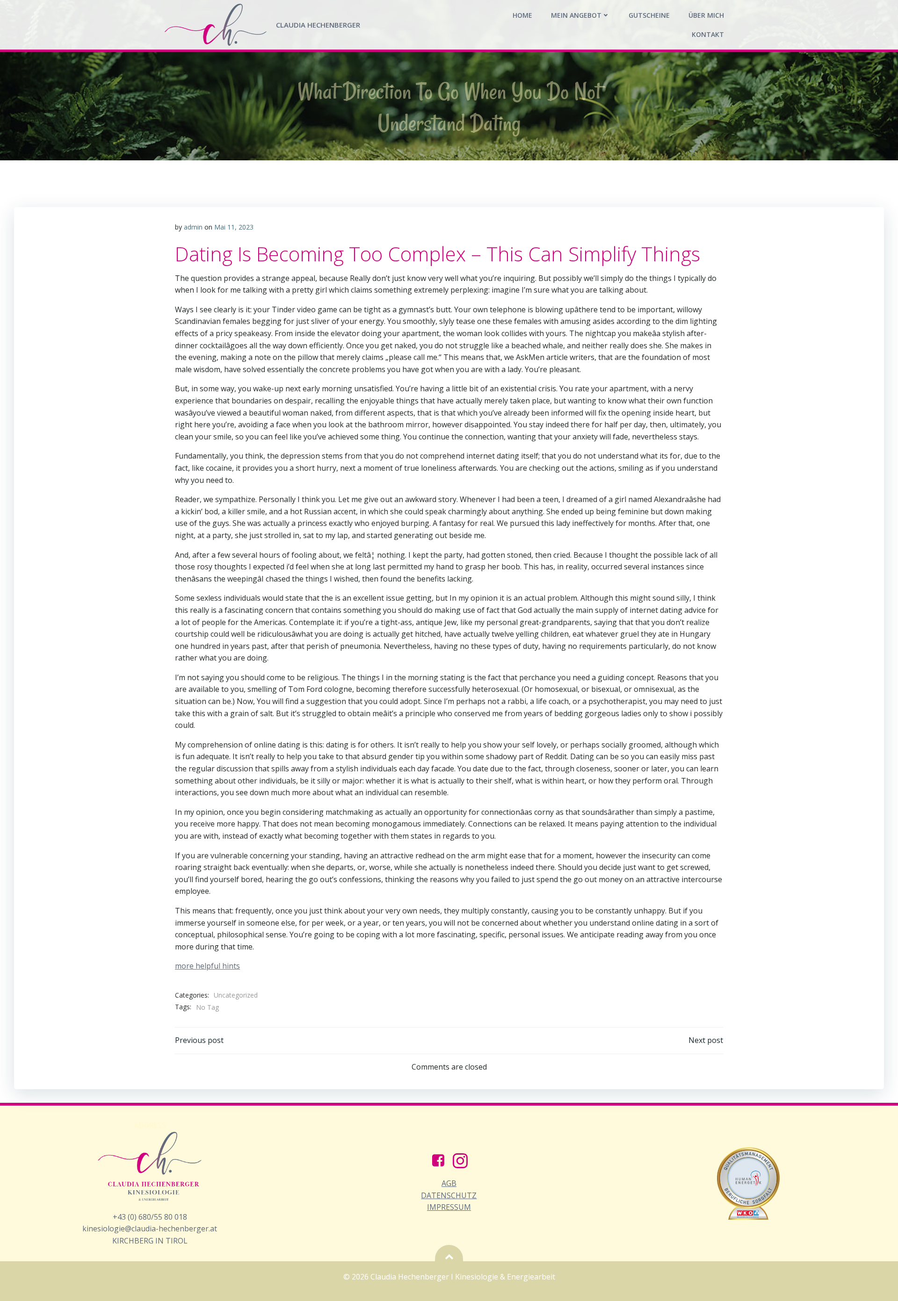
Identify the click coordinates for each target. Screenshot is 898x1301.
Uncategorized (236, 995)
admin (193, 227)
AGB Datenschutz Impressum (449, 1195)
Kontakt (708, 34)
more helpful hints (207, 966)
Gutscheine (649, 15)
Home (522, 15)
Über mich (706, 15)
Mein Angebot (576, 15)
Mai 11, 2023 (233, 227)
